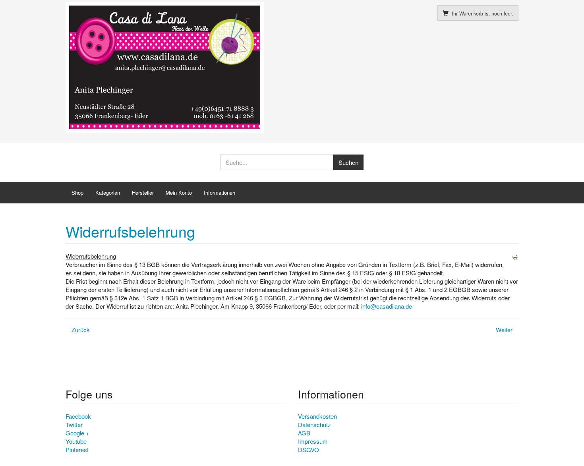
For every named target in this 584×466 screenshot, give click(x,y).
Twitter (74, 424)
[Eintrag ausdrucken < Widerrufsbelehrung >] (515, 256)
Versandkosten (317, 416)
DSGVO (308, 449)
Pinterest (77, 449)
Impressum (313, 441)
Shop (77, 192)
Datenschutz (314, 424)
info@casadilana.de (386, 306)
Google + (77, 433)
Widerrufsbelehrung (130, 231)
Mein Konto (179, 192)
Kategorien (107, 192)
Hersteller (143, 192)
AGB (304, 433)
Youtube (76, 441)
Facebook (78, 416)
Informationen (219, 192)
